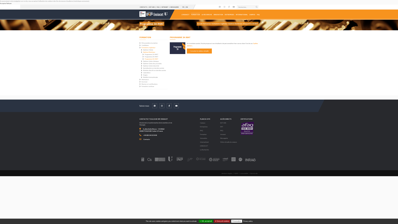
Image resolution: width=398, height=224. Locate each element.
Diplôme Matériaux (149, 52)
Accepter (3, 3)
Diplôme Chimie (148, 50)
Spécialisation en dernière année (153, 68)
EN (187, 7)
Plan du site (254, 173)
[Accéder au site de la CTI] (149, 161)
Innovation (218, 15)
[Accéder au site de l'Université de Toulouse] (170, 161)
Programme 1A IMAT (151, 54)
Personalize (236, 221)
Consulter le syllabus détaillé (199, 51)
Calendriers (146, 73)
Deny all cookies (222, 221)
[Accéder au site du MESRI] (142, 161)
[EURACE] (160, 161)
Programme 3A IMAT (151, 59)
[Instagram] (224, 7)
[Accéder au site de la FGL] (201, 161)
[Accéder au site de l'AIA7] (190, 161)
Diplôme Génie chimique (151, 61)
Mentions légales (227, 173)
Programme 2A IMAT (151, 57)
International (242, 15)
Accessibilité (244, 173)
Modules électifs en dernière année (154, 70)
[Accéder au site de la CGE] (214, 161)
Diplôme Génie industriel (151, 66)
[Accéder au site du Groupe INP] (180, 161)
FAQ (158, 7)
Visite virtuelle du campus (228, 142)
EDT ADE (152, 7)
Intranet (164, 7)
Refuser (9, 3)
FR (183, 7)
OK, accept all (206, 221)
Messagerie (174, 7)
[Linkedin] (220, 7)
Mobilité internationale (150, 77)
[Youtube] (234, 7)
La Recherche (207, 15)
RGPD (236, 173)
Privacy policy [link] (248, 221)
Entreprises (229, 15)
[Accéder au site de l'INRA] (250, 161)
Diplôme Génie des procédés (152, 63)
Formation (195, 15)
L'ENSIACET (185, 15)
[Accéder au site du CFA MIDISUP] (233, 161)
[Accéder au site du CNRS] (240, 161)
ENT (221, 127)
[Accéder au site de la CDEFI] (225, 161)
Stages (145, 75)
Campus (252, 15)
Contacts (143, 7)
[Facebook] (229, 7)
